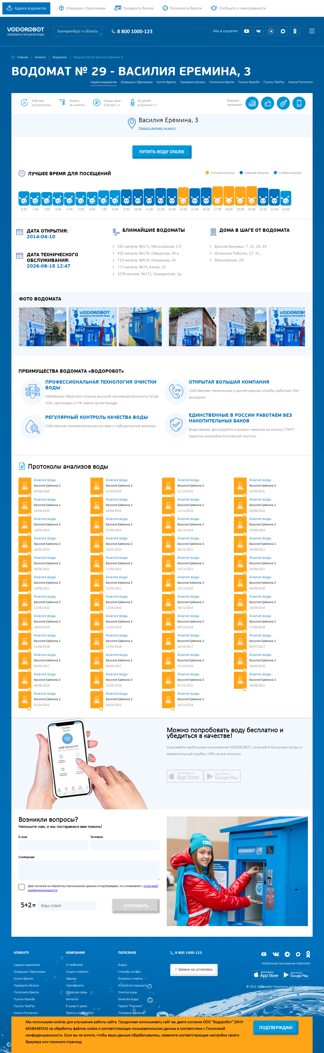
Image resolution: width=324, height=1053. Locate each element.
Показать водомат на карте (157, 128)
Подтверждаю (276, 1028)
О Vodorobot (74, 965)
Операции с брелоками (86, 8)
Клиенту (40, 57)
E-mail (23, 837)
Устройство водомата (132, 985)
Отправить (136, 906)
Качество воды (128, 999)
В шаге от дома (76, 1006)
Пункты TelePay (274, 82)
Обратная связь (76, 992)
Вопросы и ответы (130, 979)
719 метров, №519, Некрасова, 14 (146, 260)
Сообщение (27, 857)
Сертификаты (75, 985)
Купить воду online (162, 152)
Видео (122, 965)
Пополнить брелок (186, 8)
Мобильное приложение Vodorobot (286, 963)
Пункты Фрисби (248, 82)
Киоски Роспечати (300, 82)
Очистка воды (127, 992)
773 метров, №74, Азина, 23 (141, 267)
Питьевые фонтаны (131, 1013)
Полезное (127, 953)
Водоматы (60, 57)
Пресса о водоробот (80, 1013)
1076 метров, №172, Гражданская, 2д (149, 274)
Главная (22, 57)
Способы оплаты (129, 972)
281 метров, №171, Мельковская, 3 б (149, 247)
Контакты (72, 999)
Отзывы (71, 979)
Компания (75, 953)
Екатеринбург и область (77, 31)
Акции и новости (77, 972)
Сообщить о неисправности (242, 8)
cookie (92, 1029)
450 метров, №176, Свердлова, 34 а (148, 253)
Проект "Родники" (130, 1006)
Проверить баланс (138, 8)
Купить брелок (166, 82)
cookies (60, 1022)
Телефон (96, 837)
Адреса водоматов (30, 8)
